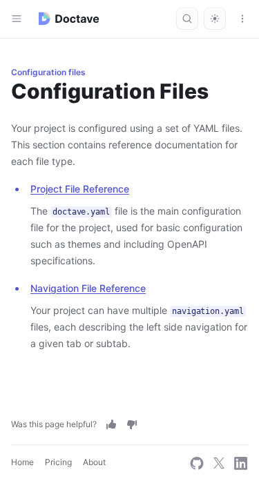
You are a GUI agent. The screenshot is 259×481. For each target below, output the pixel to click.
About (94, 462)
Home (22, 462)
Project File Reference (79, 189)
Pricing (58, 462)
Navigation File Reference (88, 288)
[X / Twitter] (218, 463)
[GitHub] (197, 463)
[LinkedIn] (241, 463)
